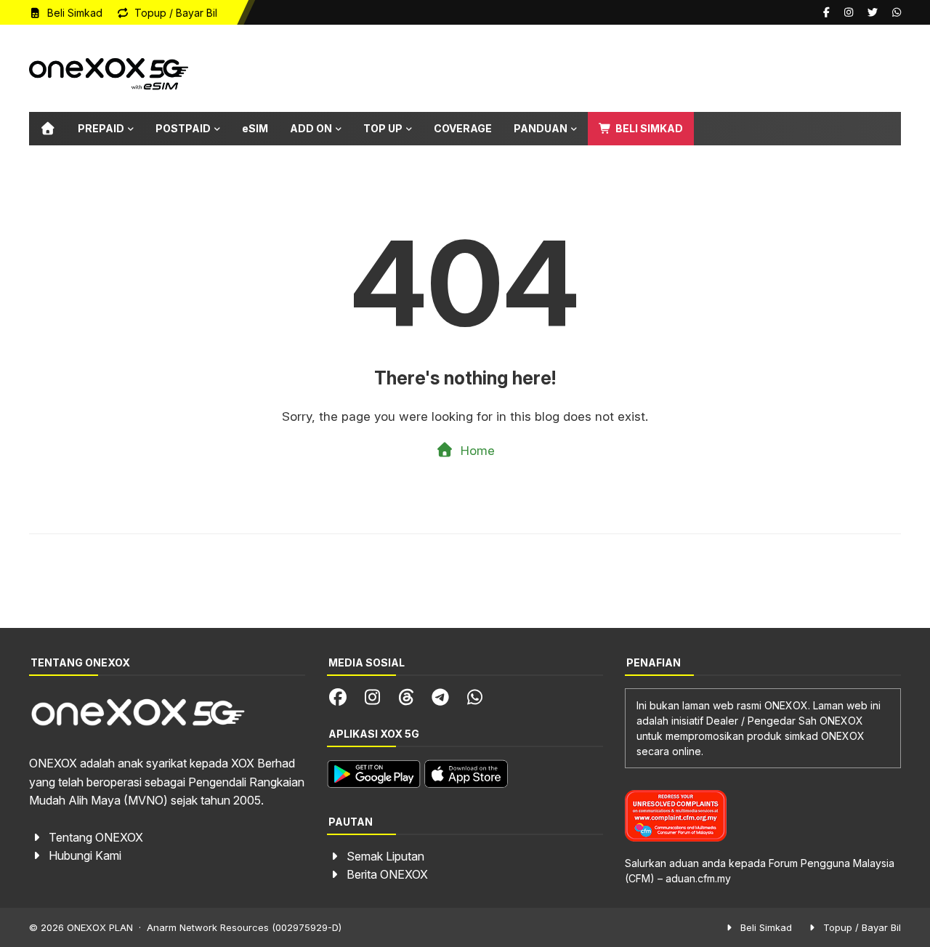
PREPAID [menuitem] (101, 128)
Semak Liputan (385, 856)
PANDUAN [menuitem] (540, 128)
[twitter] (872, 12)
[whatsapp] (895, 12)
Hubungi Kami (85, 855)
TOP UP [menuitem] (383, 128)
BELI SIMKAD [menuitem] (648, 128)
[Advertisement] (636, 68)
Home (476, 450)
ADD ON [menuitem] (311, 128)
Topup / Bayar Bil (174, 13)
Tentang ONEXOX (96, 837)
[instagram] (849, 12)
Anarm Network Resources (208, 927)
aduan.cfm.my (698, 878)
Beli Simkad (73, 13)
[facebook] (826, 12)
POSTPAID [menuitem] (183, 128)
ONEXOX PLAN (100, 927)
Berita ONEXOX (387, 874)
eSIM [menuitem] (255, 128)
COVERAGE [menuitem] (463, 128)
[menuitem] (48, 128)
